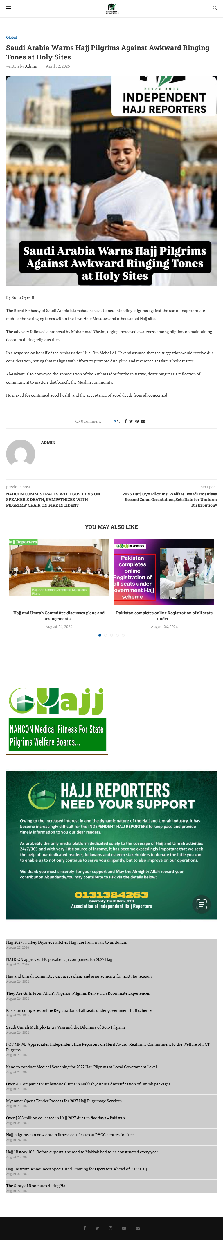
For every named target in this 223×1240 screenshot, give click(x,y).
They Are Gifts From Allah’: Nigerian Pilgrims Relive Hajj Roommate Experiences (78, 993)
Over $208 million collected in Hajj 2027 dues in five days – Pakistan (65, 1118)
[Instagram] (110, 1228)
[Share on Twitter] (131, 421)
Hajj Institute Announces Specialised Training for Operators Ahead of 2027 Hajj (76, 1169)
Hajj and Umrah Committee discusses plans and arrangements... (59, 615)
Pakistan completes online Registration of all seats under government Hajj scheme (79, 1010)
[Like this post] (119, 421)
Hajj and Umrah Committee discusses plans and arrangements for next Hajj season (79, 976)
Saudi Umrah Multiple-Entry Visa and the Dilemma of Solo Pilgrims (65, 1027)
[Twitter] (97, 1228)
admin (31, 66)
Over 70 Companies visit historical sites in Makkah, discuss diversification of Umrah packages (88, 1084)
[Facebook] (85, 1228)
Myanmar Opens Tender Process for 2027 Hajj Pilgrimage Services (64, 1100)
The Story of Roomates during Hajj (37, 1185)
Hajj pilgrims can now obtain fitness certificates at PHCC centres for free (70, 1134)
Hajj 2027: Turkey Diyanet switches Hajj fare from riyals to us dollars (67, 942)
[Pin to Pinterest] (137, 421)
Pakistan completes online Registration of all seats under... (164, 615)
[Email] (138, 1228)
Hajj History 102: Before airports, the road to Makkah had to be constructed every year (82, 1151)
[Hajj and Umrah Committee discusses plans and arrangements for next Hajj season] (59, 572)
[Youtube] (124, 1228)
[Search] (215, 8)
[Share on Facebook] (126, 421)
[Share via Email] (143, 421)
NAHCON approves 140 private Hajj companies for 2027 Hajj (59, 959)
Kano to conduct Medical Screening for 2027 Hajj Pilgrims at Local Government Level (81, 1067)
